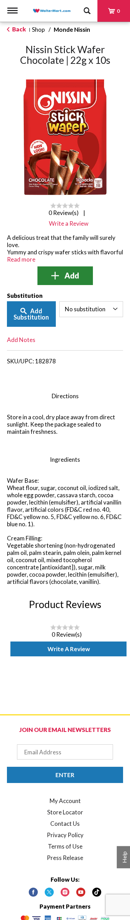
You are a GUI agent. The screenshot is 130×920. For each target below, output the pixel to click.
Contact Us (65, 823)
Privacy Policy (65, 835)
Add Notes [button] (21, 339)
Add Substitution (31, 314)
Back (18, 29)
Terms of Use (65, 846)
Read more (21, 259)
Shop (38, 29)
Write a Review (68, 649)
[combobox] (91, 309)
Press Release (65, 857)
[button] (65, 275)
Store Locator (65, 812)
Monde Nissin (72, 29)
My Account (65, 800)
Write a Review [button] (68, 223)
